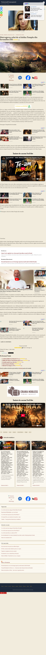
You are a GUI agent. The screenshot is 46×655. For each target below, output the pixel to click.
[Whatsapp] (1, 12)
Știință (17, 586)
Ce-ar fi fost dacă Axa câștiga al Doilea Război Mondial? (11, 528)
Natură (13, 586)
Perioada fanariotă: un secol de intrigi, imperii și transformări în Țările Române (19, 261)
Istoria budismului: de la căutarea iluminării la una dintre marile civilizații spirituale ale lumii (18, 535)
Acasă (2, 586)
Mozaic (24, 586)
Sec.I (13, 34)
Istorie (1, 34)
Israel (10, 432)
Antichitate (5, 432)
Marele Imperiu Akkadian (11, 364)
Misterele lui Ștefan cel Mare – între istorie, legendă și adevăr (12, 570)
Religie (26, 432)
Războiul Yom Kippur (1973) (12, 365)
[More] (1, 15)
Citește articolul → (4, 485)
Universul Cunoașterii (8, 2)
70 (1, 432)
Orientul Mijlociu (8, 34)
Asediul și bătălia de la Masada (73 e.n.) (14, 358)
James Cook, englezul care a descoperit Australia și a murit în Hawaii (16, 253)
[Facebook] (1, 8)
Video (31, 586)
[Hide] (0, 17)
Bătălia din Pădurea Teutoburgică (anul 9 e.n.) (16, 360)
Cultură (5, 586)
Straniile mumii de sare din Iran (12, 362)
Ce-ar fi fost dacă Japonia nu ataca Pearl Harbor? (10, 530)
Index (28, 586)
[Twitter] (1, 10)
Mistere (20, 586)
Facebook (21, 368)
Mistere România (5, 562)
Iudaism (14, 432)
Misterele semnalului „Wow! (6, 537)
